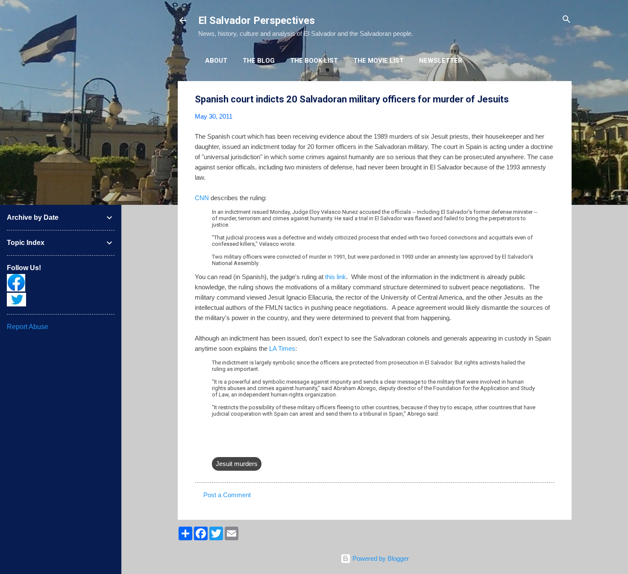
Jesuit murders (237, 463)
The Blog (259, 60)
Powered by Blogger (380, 558)
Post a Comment (227, 494)
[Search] (566, 19)
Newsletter (440, 60)
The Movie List (378, 60)
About (216, 60)
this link (335, 276)
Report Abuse (27, 326)
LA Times (282, 348)
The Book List (314, 60)
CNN (202, 197)
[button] (549, 99)
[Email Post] (217, 446)
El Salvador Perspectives (256, 20)
